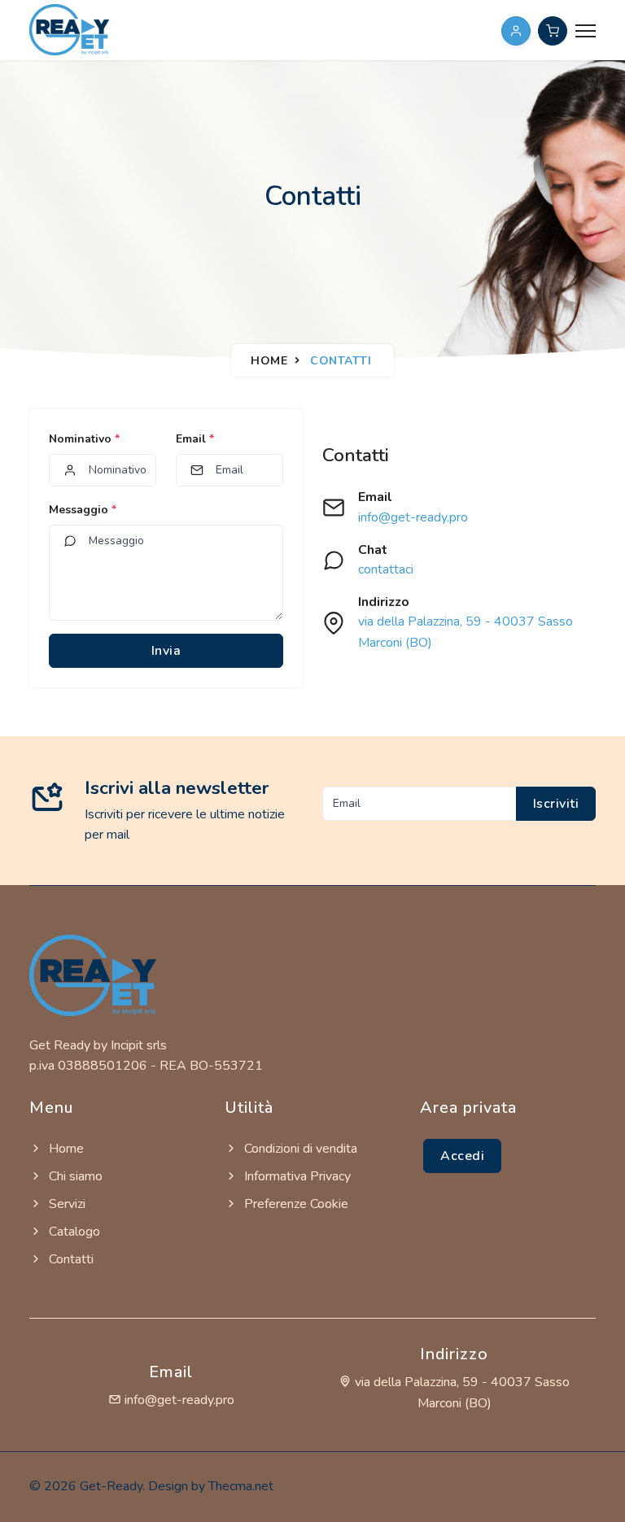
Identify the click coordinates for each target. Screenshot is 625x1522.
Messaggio (82, 509)
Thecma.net (240, 1486)
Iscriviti (556, 804)
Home (269, 361)
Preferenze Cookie (294, 1204)
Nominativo (84, 439)
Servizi (65, 1204)
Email (195, 439)
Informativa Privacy (296, 1176)
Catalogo (73, 1232)
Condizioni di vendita (299, 1149)
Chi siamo (74, 1176)
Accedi (462, 1156)
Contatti (70, 1259)
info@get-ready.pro (413, 517)
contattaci (385, 569)
